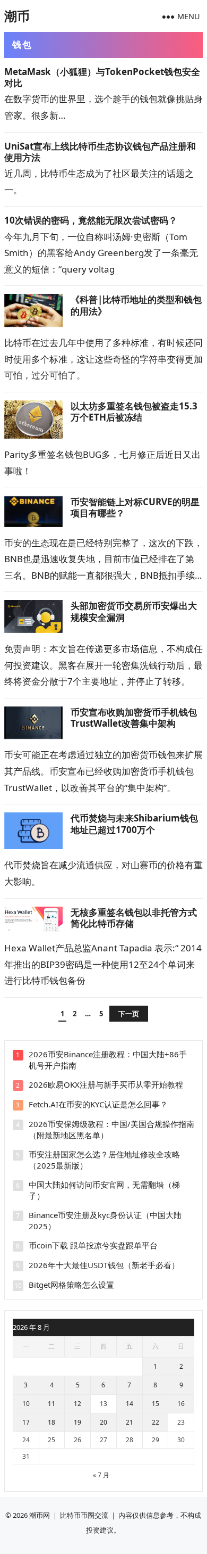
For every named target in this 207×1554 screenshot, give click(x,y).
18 (51, 1422)
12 (77, 1403)
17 (26, 1422)
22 (155, 1422)
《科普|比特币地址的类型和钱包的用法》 (136, 305)
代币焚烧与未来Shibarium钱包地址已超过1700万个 (134, 823)
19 (77, 1422)
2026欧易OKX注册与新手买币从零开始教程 (106, 1084)
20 (103, 1422)
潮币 (17, 15)
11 (51, 1403)
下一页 (128, 1013)
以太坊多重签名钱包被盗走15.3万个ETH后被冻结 (134, 411)
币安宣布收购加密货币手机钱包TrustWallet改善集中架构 (134, 717)
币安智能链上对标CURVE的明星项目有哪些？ (135, 507)
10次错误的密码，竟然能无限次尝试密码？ (90, 220)
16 (181, 1403)
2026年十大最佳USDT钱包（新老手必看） (104, 1265)
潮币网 (39, 1515)
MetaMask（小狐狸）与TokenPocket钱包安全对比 (102, 77)
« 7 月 (101, 1474)
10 (26, 1403)
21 (129, 1422)
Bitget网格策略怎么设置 (71, 1284)
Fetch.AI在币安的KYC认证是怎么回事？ (98, 1104)
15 (155, 1403)
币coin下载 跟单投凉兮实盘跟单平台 (93, 1245)
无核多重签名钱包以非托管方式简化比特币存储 (134, 918)
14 (129, 1403)
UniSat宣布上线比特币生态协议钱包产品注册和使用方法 (100, 151)
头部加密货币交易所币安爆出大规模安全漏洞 (134, 611)
